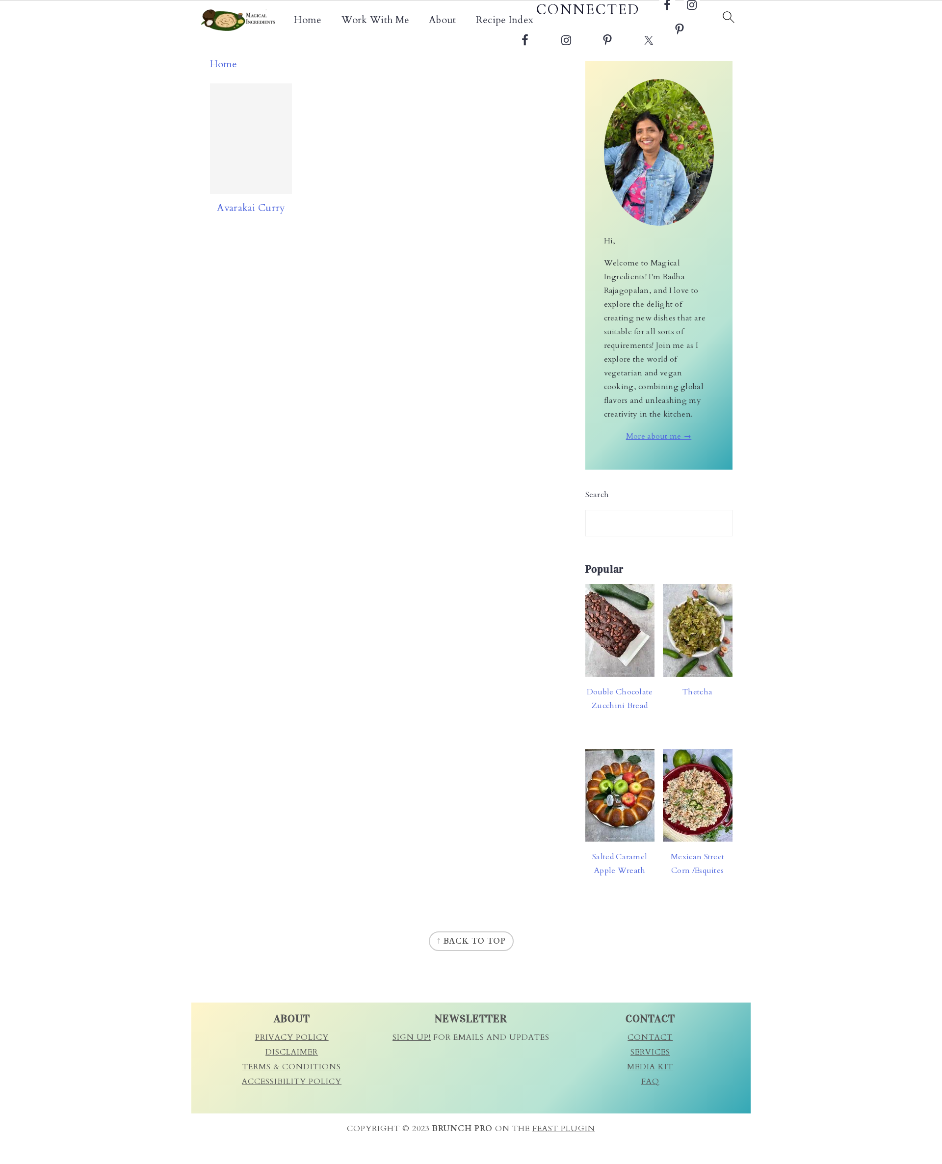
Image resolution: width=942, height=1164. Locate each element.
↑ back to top (471, 941)
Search (597, 494)
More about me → (659, 436)
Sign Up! (411, 1037)
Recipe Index (505, 20)
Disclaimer (291, 1052)
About (442, 20)
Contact (650, 1037)
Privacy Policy (292, 1037)
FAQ (650, 1081)
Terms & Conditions (291, 1066)
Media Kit (650, 1066)
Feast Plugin (563, 1128)
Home (307, 20)
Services (650, 1052)
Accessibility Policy (291, 1081)
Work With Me (375, 20)
